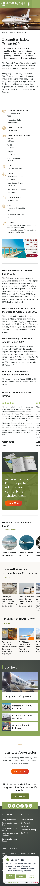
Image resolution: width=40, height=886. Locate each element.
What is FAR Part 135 (28, 854)
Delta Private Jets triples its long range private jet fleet (26, 600)
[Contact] (30, 806)
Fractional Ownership (28, 830)
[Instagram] (22, 806)
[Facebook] (13, 806)
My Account (28, 4)
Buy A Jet (24, 833)
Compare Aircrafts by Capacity (10, 835)
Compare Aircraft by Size (9, 824)
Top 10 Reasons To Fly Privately (10, 855)
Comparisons (7, 814)
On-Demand (25, 823)
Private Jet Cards (27, 820)
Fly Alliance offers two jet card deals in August (24, 645)
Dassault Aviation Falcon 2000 (9, 554)
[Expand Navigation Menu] (36, 4)
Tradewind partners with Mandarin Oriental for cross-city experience (9, 646)
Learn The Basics (9, 848)
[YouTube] (18, 806)
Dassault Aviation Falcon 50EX (26, 554)
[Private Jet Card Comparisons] (13, 4)
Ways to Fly (25, 814)
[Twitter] (9, 806)
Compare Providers (9, 820)
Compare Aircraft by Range (9, 829)
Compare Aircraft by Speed (9, 840)
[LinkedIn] (26, 806)
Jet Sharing (25, 826)
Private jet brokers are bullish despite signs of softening (9, 600)
